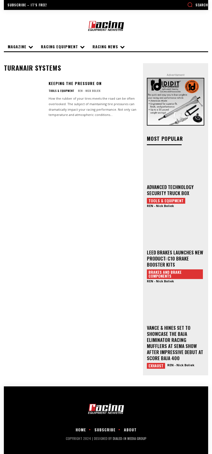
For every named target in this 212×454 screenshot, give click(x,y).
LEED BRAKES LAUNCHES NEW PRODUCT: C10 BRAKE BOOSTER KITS (175, 258)
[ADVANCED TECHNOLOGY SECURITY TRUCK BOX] (175, 166)
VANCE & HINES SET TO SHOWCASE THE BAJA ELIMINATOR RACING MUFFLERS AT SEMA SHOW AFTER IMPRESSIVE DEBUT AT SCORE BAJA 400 (175, 343)
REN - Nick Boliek (89, 91)
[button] (197, 4)
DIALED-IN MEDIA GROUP (129, 438)
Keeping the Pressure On (75, 83)
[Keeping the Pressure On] (24, 98)
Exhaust (156, 365)
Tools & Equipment (61, 90)
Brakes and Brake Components (165, 274)
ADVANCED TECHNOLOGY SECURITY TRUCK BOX (170, 190)
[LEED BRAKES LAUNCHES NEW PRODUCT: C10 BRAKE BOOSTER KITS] (175, 231)
